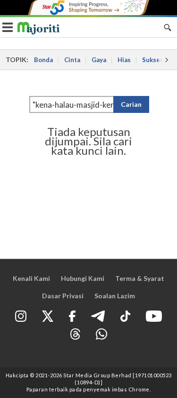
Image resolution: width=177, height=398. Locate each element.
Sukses (152, 60)
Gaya (99, 60)
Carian (131, 104)
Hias (124, 60)
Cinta (72, 60)
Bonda (43, 60)
